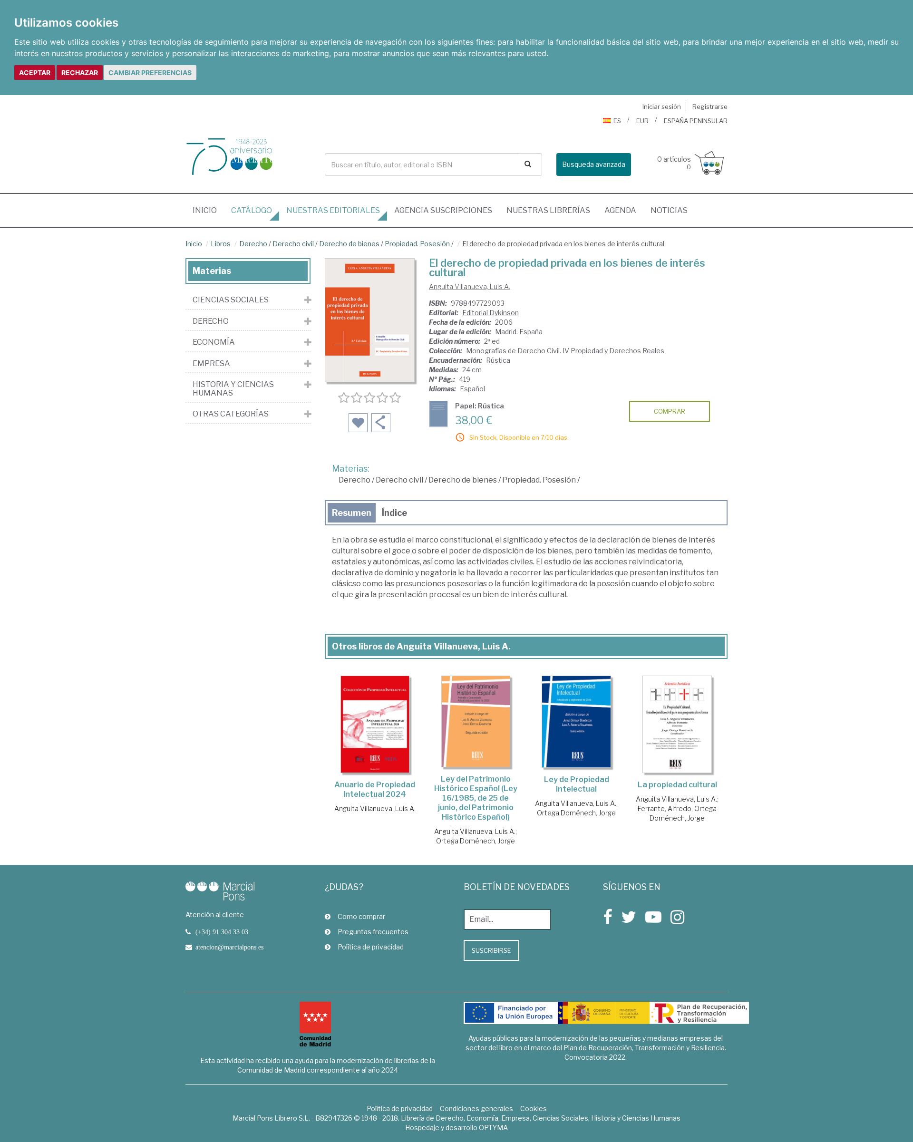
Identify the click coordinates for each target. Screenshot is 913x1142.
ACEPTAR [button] (34, 72)
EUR (642, 121)
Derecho (253, 244)
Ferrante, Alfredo (664, 808)
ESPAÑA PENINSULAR (696, 121)
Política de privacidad (371, 947)
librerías (548, 210)
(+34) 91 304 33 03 (221, 932)
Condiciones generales (476, 1108)
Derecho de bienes (349, 244)
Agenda (620, 210)
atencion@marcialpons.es (229, 947)
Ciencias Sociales (231, 300)
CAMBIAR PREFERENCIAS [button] (150, 72)
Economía (214, 342)
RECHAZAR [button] (79, 72)
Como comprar (361, 916)
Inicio (208, 210)
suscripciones (443, 210)
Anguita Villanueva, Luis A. (469, 286)
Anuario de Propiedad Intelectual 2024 (374, 789)
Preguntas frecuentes (373, 932)
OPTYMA (493, 1127)
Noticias (669, 210)
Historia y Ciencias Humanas (233, 388)
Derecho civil (293, 244)
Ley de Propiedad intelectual (576, 784)
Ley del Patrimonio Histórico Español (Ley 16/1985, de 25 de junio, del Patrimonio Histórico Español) (475, 798)
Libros (221, 244)
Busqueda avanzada (593, 164)
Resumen (351, 513)
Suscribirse (491, 950)
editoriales (333, 210)
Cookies (533, 1108)
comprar (669, 411)
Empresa (211, 363)
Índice (394, 513)
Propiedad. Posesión (417, 244)
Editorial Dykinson (490, 313)
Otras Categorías (231, 414)
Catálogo (251, 210)
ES (617, 121)
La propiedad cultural (677, 784)
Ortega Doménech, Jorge (475, 841)
